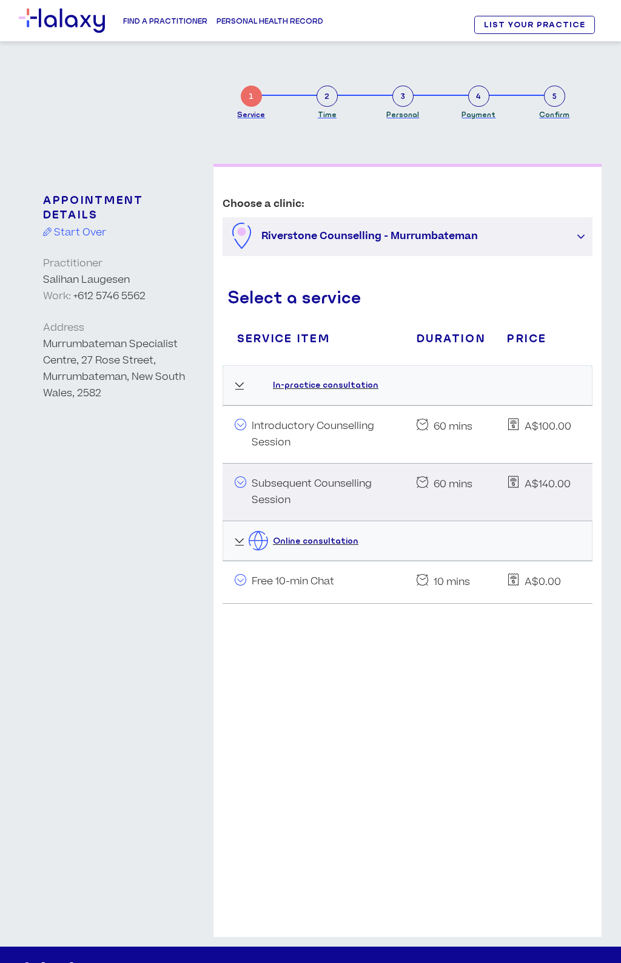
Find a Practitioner (165, 20)
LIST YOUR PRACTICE (534, 24)
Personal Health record (270, 20)
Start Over (79, 232)
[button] (580, 236)
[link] (251, 100)
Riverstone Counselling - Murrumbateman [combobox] (369, 236)
